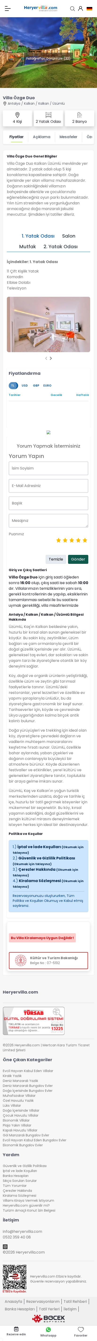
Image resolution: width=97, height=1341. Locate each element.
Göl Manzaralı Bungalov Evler (26, 1135)
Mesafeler (68, 136)
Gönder (78, 559)
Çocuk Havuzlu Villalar (20, 1115)
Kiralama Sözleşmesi (19, 1195)
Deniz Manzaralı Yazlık (20, 1080)
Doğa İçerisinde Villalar (21, 1110)
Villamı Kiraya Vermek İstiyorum (28, 1200)
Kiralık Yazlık (12, 1075)
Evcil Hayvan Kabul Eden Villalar (28, 1071)
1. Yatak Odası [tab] (38, 236)
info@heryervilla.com (22, 1231)
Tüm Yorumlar (15, 1185)
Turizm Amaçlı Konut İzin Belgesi (29, 1210)
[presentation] (46, 358)
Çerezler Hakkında (17, 1190)
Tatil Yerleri (49, 1309)
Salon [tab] (68, 236)
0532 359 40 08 (17, 1237)
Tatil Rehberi (75, 1301)
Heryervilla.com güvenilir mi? (26, 1205)
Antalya (14, 103)
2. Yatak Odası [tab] (61, 246)
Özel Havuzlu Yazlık (18, 1100)
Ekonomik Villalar (16, 1120)
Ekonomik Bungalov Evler (23, 1145)
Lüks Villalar (12, 1105)
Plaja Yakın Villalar (17, 1125)
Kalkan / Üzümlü (51, 103)
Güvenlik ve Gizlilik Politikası (44, 860)
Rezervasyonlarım (43, 1301)
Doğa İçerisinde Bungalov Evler (28, 1090)
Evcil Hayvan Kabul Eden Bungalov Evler (34, 1140)
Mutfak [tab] (27, 246)
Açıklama (41, 136)
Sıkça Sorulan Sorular (20, 1180)
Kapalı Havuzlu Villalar (20, 1130)
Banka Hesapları (15, 1175)
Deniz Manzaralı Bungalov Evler (28, 1085)
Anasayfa (13, 1301)
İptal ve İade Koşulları (20, 1170)
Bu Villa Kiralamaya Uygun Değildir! (42, 938)
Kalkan (29, 103)
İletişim (70, 1309)
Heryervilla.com (20, 992)
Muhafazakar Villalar (19, 1095)
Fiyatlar (16, 136)
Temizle (56, 559)
